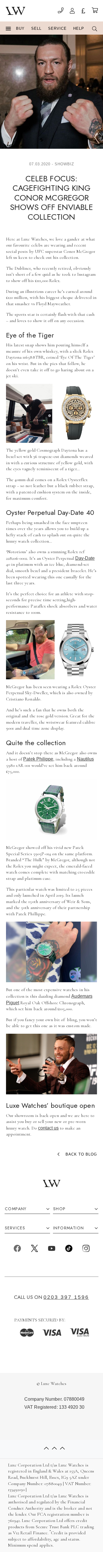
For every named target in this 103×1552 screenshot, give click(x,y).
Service (57, 28)
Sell (36, 28)
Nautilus (85, 759)
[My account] (72, 11)
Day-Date (85, 558)
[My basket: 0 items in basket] (94, 11)
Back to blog (81, 1154)
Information (68, 1228)
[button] (8, 29)
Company (16, 1209)
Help (78, 28)
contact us (48, 1128)
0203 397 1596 (66, 1297)
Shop (59, 1209)
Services (15, 1228)
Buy (20, 28)
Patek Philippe (38, 759)
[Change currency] (83, 11)
